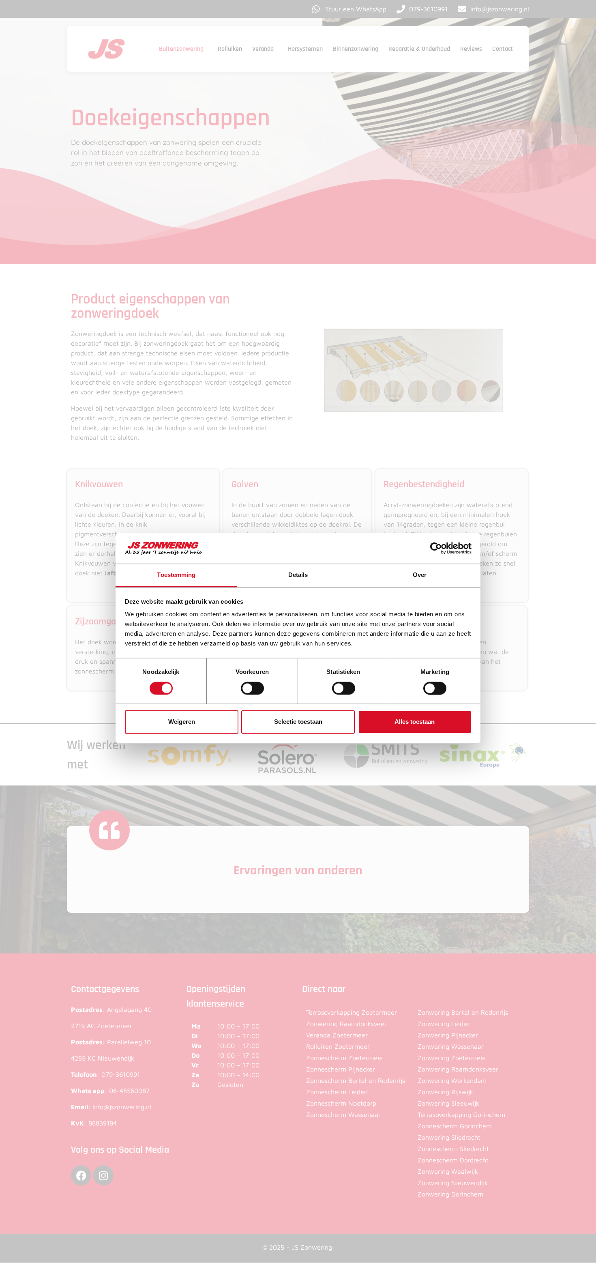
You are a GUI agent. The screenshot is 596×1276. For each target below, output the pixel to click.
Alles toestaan (414, 722)
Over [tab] (420, 575)
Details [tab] (298, 575)
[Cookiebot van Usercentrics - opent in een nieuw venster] (436, 548)
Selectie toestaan (298, 722)
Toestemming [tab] (176, 575)
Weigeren (181, 722)
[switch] (252, 688)
